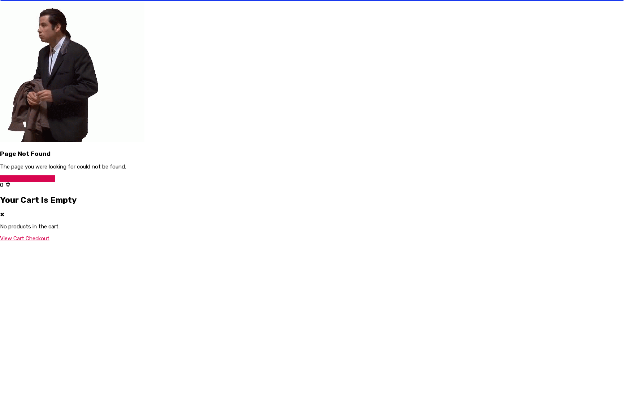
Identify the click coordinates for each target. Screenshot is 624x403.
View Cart (13, 238)
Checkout (37, 238)
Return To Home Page (27, 178)
